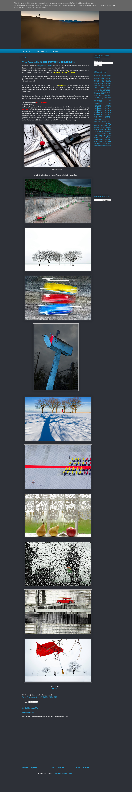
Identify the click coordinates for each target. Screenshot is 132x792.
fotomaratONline (99, 102)
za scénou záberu (100, 145)
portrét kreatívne (102, 137)
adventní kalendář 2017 (102, 79)
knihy (109, 119)
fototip (96, 118)
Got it (115, 5)
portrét (109, 136)
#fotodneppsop (106, 75)
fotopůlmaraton (98, 116)
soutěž (108, 141)
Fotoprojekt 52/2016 (102, 107)
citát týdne (99, 87)
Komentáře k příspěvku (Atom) (63, 773)
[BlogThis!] (31, 702)
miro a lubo (98, 129)
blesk (103, 85)
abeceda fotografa (99, 77)
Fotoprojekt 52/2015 (102, 105)
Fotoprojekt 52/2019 (102, 112)
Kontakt (55, 51)
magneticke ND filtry (99, 127)
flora (103, 92)
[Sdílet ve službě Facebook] (35, 702)
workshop (108, 143)
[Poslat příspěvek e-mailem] (25, 702)
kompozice (97, 121)
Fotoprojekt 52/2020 (102, 114)
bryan (108, 85)
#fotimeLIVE (97, 75)
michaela (108, 127)
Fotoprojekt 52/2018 (102, 111)
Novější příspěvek (29, 767)
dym (95, 92)
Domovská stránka (56, 767)
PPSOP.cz (55, 688)
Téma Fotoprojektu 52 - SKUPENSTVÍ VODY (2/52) (39, 697)
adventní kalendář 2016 (102, 77)
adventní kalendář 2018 (102, 81)
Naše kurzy (27, 51)
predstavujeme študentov (102, 139)
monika (107, 129)
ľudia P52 (107, 125)
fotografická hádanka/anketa (102, 98)
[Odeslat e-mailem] (29, 702)
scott (95, 141)
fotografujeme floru (102, 100)
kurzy (108, 123)
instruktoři (97, 120)
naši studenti (98, 131)
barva (105, 83)
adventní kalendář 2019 (102, 82)
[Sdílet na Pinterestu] (37, 702)
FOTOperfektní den (102, 103)
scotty (101, 141)
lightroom (96, 125)
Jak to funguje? (42, 51)
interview (104, 119)
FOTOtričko (108, 118)
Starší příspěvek (82, 767)
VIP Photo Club (99, 143)
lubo (102, 125)
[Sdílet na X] (33, 702)
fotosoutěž (108, 116)
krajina (104, 121)
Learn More (106, 5)
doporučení (105, 90)
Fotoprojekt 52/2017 (102, 109)
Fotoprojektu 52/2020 (44, 66)
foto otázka (101, 94)
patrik (104, 135)
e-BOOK (99, 92)
